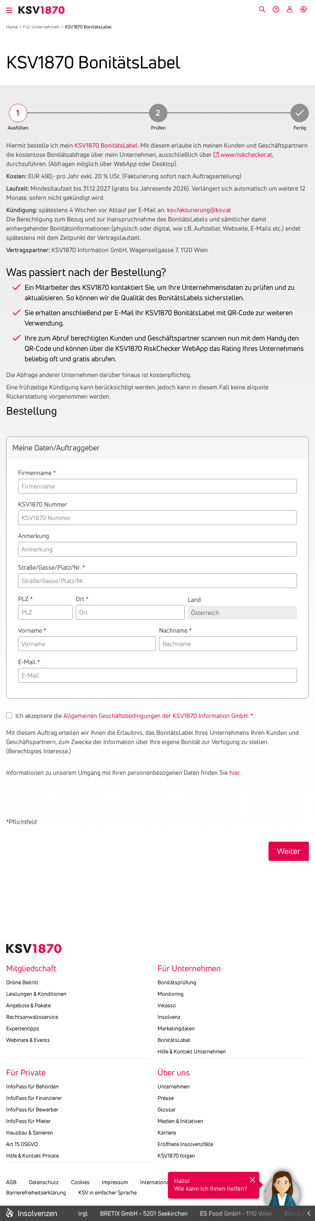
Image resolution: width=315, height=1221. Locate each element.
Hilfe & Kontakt (275, 9)
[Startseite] (41, 10)
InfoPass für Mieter (28, 1121)
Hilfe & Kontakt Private (32, 1155)
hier (234, 772)
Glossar (167, 1109)
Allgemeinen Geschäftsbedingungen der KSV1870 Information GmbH (155, 715)
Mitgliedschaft (31, 968)
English (303, 9)
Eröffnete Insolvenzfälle (185, 1144)
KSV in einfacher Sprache (107, 1192)
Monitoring (171, 993)
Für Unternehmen (41, 27)
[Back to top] (307, 1158)
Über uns (174, 1072)
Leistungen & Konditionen (36, 993)
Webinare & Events (28, 1040)
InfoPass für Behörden (32, 1086)
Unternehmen (174, 1086)
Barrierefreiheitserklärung (36, 1192)
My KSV (289, 9)
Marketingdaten (176, 1028)
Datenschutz (44, 1182)
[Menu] (9, 9)
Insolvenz (169, 1016)
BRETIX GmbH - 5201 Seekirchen (140, 1213)
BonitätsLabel (174, 1040)
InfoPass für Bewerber (32, 1109)
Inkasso (167, 1005)
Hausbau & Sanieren (29, 1132)
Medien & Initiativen (180, 1121)
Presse (166, 1098)
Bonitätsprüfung (177, 982)
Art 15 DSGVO (22, 1144)
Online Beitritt (22, 982)
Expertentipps (22, 1028)
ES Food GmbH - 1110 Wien (232, 1213)
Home (12, 27)
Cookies (80, 1182)
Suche (262, 9)
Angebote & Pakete (28, 1005)
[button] (282, 1188)
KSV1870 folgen (176, 1155)
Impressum (115, 1182)
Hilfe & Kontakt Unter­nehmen (192, 1051)
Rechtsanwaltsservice (32, 1016)
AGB (11, 1182)
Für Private (26, 1072)
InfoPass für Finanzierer (34, 1098)
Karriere (167, 1132)
